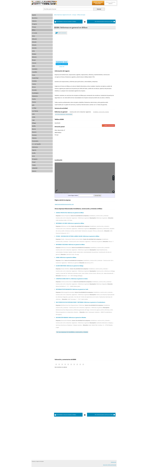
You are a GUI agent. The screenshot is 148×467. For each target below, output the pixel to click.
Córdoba (34, 81)
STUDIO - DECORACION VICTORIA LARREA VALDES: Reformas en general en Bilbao (77, 236)
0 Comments (56, 33)
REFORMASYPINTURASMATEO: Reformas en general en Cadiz (72, 289)
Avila (33, 51)
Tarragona (34, 159)
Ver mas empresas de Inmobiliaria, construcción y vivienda (72, 332)
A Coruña (34, 33)
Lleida (33, 117)
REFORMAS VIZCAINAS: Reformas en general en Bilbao (70, 244)
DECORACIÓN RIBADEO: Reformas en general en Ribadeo (71, 317)
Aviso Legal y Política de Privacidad (109, 464)
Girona (34, 87)
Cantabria (34, 69)
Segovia (34, 150)
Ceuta (33, 75)
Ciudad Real (35, 78)
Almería (34, 45)
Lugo (33, 120)
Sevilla (33, 153)
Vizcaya (42, 27)
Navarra (34, 132)
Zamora (34, 171)
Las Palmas (35, 111)
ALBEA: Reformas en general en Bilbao (66, 257)
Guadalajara (35, 93)
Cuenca (34, 84)
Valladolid (34, 168)
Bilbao (33, 30)
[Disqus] (85, 390)
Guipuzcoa (35, 96)
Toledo (34, 165)
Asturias (34, 48)
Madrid (34, 15)
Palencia (34, 138)
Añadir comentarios (62, 32)
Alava (33, 36)
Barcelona (34, 18)
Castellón (34, 72)
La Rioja (34, 108)
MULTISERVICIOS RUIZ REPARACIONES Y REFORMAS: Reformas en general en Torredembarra (80, 302)
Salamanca (35, 147)
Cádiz (33, 66)
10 (83, 364)
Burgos (34, 60)
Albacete (34, 39)
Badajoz (34, 54)
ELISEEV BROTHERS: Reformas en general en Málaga (69, 265)
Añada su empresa (110, 2)
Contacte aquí (113, 462)
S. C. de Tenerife (36, 144)
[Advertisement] (85, 47)
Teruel (33, 162)
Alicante (34, 42)
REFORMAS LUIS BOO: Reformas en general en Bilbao (70, 223)
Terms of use (66, 192)
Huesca (34, 102)
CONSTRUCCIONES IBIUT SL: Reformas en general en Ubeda (72, 278)
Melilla (34, 126)
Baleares (34, 57)
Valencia (34, 21)
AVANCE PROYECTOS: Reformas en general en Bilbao (70, 212)
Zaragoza (34, 24)
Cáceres (34, 63)
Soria (33, 156)
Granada (34, 90)
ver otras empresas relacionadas (63, 114)
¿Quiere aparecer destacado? (98, 2)
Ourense (34, 135)
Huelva (34, 99)
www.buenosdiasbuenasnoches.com (64, 204)
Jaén (33, 105)
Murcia (34, 129)
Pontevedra (35, 141)
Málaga (34, 123)
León (33, 114)
